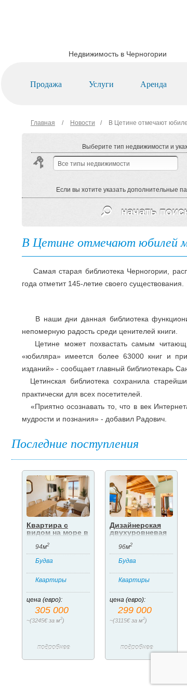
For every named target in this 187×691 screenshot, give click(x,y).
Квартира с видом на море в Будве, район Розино (57, 536)
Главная (43, 122)
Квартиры (50, 580)
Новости (82, 122)
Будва (44, 561)
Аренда (153, 83)
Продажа (46, 83)
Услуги (101, 83)
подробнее (53, 647)
